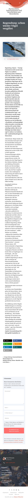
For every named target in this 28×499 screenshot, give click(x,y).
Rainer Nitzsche (18, 497)
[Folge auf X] (12, 490)
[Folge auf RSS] (18, 490)
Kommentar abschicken (14, 430)
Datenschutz (13, 492)
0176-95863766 (10, 462)
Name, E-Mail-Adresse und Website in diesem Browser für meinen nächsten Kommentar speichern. (14, 424)
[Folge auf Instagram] (14, 490)
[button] (7, 340)
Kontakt (11, 494)
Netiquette (21, 492)
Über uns (17, 494)
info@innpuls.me (6, 481)
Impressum (4, 482)
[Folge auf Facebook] (9, 490)
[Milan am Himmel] (14, 56)
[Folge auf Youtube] (16, 490)
